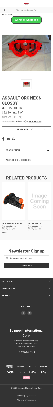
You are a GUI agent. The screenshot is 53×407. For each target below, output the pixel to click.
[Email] (8, 139)
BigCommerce (31, 396)
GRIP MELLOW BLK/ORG (12, 223)
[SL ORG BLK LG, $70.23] (40, 201)
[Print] (13, 139)
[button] (26, 20)
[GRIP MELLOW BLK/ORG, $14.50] (14, 201)
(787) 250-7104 (28, 352)
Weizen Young (30, 400)
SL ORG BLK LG (34, 223)
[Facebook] (3, 139)
